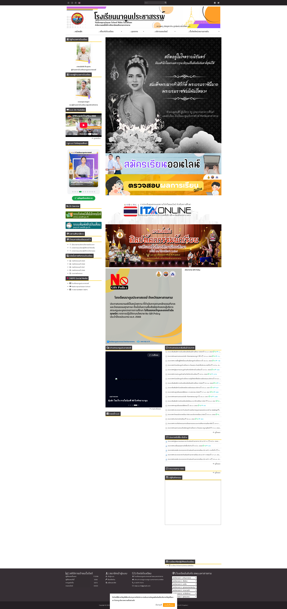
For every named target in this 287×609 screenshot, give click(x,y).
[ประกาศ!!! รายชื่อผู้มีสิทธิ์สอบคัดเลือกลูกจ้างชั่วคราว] (166, 360)
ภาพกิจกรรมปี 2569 (78, 261)
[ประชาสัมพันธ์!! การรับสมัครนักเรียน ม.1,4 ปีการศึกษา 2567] (166, 401)
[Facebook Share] (215, 3)
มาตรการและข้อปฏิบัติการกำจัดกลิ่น (83, 248)
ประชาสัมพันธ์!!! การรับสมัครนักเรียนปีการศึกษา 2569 (185, 352)
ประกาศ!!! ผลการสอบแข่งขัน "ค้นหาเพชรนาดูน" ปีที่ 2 (185, 356)
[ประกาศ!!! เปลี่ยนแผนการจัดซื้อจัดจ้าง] (166, 445)
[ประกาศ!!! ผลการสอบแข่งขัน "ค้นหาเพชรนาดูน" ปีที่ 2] (166, 356)
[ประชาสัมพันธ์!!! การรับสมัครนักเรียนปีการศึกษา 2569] (166, 351)
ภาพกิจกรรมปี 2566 (78, 270)
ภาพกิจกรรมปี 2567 (78, 267)
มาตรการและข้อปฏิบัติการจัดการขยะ (83, 251)
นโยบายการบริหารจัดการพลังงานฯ (83, 244)
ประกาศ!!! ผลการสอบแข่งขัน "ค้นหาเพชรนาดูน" (183, 396)
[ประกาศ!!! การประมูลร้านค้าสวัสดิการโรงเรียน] (166, 374)
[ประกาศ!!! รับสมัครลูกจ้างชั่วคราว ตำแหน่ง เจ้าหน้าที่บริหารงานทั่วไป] (166, 365)
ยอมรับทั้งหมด (169, 605)
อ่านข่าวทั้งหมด (156, 409)
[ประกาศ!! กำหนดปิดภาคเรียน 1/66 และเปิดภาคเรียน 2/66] (166, 414)
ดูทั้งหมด (217, 432)
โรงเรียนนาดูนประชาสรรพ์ (80, 283)
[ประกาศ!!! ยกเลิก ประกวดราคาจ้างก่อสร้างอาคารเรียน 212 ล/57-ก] (166, 459)
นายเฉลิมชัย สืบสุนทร (84, 66)
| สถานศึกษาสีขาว (76, 233)
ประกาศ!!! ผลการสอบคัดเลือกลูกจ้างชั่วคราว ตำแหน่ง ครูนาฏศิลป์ (189, 428)
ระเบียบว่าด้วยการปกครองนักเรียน (182, 566)
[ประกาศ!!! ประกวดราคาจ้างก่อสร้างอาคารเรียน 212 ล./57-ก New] (166, 454)
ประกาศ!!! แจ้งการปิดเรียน (176, 419)
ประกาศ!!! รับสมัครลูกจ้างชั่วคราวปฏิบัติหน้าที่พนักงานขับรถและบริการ (190, 379)
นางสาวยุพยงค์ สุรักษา (83, 102)
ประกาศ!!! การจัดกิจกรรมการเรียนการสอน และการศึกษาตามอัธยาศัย (190, 423)
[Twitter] (218, 3)
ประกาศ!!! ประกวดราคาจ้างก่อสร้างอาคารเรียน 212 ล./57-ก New (189, 455)
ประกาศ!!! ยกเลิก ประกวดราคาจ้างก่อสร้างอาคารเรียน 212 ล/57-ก (189, 459)
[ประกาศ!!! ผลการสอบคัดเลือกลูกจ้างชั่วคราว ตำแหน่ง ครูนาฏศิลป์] (166, 428)
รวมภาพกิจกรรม (77, 273)
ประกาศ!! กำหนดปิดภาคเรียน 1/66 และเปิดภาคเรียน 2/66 (186, 414)
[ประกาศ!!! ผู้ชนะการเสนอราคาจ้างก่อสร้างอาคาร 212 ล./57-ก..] (166, 441)
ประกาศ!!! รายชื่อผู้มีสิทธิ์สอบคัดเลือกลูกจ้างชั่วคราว (184, 361)
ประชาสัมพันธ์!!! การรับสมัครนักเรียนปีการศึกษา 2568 (185, 383)
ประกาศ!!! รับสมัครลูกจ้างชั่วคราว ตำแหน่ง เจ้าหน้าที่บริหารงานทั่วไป (189, 365)
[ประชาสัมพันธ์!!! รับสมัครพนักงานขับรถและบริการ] (166, 387)
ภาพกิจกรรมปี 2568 (78, 264)
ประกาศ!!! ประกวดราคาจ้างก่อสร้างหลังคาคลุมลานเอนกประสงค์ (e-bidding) (192, 410)
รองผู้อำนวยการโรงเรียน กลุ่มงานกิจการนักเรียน (83, 105)
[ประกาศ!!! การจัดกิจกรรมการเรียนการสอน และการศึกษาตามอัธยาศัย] (166, 423)
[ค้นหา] (165, 3)
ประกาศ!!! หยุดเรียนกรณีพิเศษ (177, 405)
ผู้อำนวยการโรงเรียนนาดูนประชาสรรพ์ (83, 70)
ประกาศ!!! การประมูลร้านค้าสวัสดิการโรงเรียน (182, 374)
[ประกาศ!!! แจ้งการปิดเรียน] (166, 419)
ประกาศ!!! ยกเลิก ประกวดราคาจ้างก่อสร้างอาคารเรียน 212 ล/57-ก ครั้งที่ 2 (192, 450)
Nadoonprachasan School (81, 286)
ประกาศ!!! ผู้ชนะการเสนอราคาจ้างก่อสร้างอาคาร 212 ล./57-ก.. (188, 441)
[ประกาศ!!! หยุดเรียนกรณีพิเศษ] (166, 405)
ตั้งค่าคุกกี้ (158, 605)
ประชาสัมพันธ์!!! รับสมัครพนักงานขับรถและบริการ (184, 387)
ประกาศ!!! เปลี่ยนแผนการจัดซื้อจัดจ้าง (180, 446)
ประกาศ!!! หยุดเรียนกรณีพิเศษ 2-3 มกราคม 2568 (184, 392)
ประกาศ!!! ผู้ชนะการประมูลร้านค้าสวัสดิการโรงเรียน (184, 370)
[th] (79, 3)
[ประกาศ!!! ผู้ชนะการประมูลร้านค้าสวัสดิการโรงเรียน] (166, 369)
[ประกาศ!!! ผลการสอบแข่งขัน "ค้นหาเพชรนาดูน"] (166, 396)
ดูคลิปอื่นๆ (97, 138)
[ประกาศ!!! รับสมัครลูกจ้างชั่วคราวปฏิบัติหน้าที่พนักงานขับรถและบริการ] (166, 378)
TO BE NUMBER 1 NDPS (80, 290)
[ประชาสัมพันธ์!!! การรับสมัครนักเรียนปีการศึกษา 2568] (166, 383)
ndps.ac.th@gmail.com (142, 586)
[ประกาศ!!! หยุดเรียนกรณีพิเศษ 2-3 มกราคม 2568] (166, 392)
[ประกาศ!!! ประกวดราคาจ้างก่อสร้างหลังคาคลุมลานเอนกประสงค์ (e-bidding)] (166, 410)
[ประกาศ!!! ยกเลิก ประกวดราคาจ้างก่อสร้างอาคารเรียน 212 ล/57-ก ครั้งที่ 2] (166, 450)
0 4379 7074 (139, 583)
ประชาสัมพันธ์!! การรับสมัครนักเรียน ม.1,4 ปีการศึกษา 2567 (187, 401)
